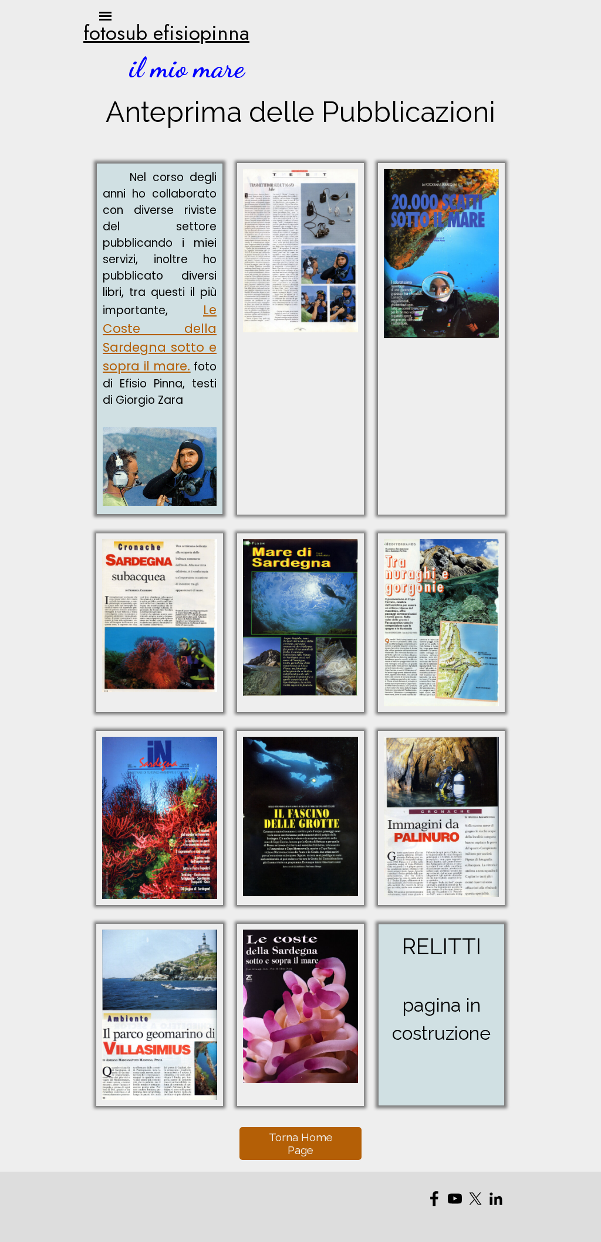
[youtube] (455, 1198)
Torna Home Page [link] (301, 1143)
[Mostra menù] (487, 40)
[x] (475, 1198)
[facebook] (434, 1198)
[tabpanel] (162, 33)
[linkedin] (496, 1198)
